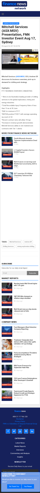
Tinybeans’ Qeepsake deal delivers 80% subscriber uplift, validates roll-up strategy (25, 342)
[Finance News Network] (14, 5)
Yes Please (28, 486)
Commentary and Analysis (20, 453)
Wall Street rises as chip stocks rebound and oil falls (25, 310)
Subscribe (32, 273)
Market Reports (20, 446)
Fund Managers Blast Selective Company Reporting (25, 328)
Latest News (20, 443)
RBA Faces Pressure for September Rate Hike (22, 366)
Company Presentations (11, 23)
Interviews (20, 450)
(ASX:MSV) (20, 77)
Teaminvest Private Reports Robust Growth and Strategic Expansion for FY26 (24, 393)
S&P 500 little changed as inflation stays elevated (23, 297)
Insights (20, 457)
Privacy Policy (20, 421)
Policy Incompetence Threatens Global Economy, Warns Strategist (25, 354)
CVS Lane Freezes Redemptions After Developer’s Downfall (25, 379)
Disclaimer (20, 419)
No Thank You (14, 486)
